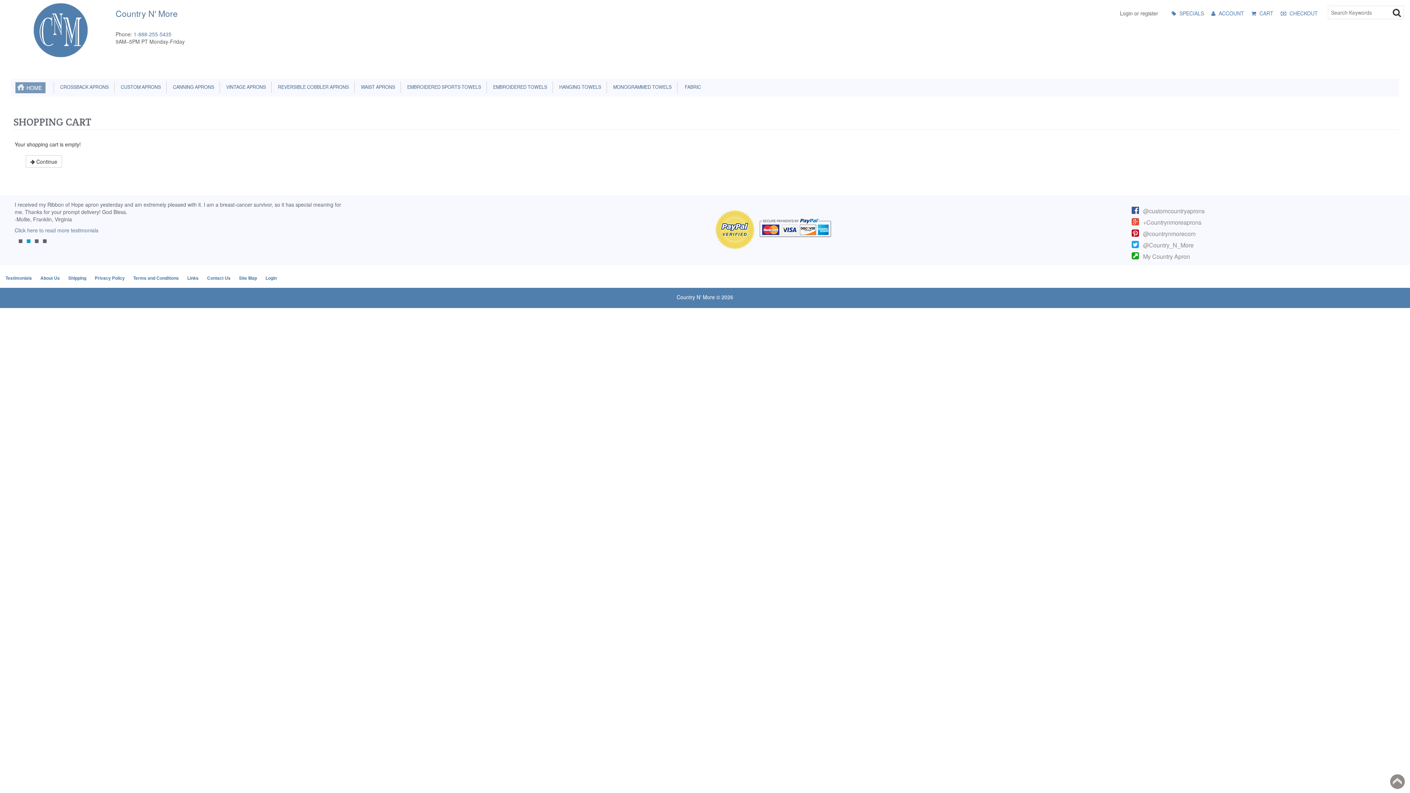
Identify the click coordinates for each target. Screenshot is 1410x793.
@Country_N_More (1168, 245)
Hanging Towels (579, 87)
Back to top (1397, 781)
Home (34, 87)
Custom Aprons (140, 87)
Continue (46, 161)
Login (271, 278)
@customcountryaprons (1174, 211)
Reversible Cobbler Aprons (312, 87)
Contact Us (219, 278)
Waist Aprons (377, 87)
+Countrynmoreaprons (1172, 222)
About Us (50, 278)
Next (332, 227)
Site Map (248, 278)
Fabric (691, 87)
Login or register (1139, 13)
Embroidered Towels (519, 87)
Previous (20, 227)
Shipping (77, 278)
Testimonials (19, 278)
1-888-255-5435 (152, 34)
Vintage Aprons (245, 87)
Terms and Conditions (156, 278)
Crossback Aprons (83, 87)
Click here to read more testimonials (53, 230)
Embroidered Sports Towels (443, 87)
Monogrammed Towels (641, 87)
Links (193, 278)
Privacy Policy (110, 278)
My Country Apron (1166, 256)
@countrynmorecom (1169, 233)
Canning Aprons (192, 87)
